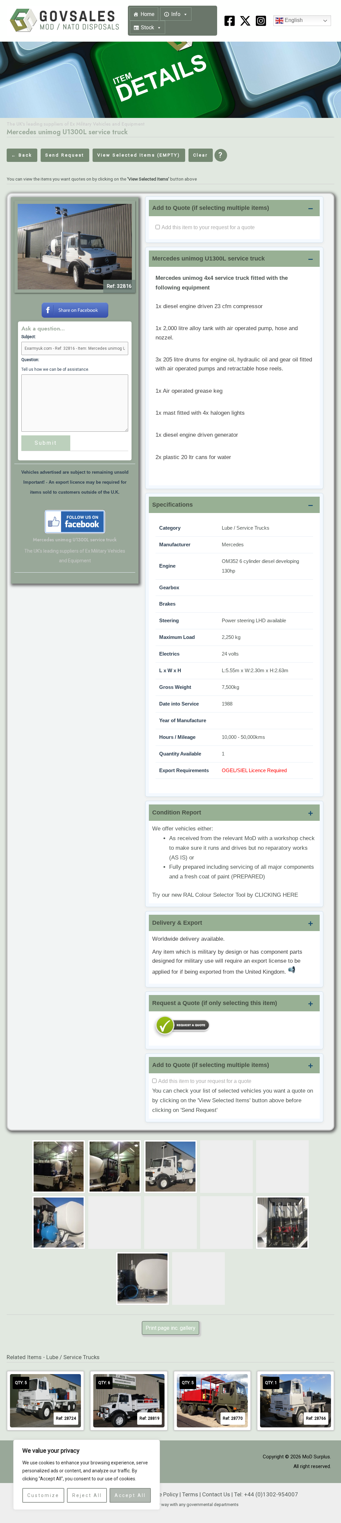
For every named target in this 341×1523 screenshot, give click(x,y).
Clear (200, 155)
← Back (21, 155)
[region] (86, 1475)
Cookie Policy (161, 1494)
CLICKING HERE (276, 895)
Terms (190, 1494)
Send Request (64, 155)
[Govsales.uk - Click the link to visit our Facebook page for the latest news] (75, 521)
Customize (43, 1495)
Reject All (87, 1495)
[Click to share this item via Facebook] (75, 309)
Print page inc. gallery (170, 1328)
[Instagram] (261, 21)
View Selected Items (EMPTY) (138, 155)
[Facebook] (229, 21)
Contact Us (216, 1494)
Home (148, 14)
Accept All (130, 1495)
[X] (245, 21)
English (293, 20)
